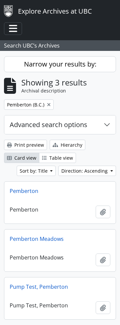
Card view (24, 158)
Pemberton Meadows (37, 239)
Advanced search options (48, 124)
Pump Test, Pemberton (39, 286)
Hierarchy (70, 145)
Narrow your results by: (60, 64)
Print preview (28, 145)
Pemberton (24, 191)
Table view (60, 158)
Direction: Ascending (85, 171)
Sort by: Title (34, 171)
